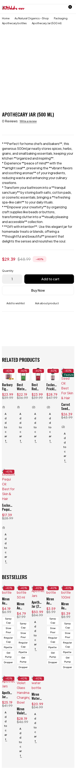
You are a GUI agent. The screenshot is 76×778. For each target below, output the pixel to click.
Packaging (60, 18)
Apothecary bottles (14, 23)
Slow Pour (8, 630)
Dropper (8, 662)
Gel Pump (8, 654)
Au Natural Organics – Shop (32, 18)
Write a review (28, 121)
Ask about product (47, 303)
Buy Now (38, 290)
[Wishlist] (59, 9)
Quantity (7, 270)
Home (6, 18)
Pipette (8, 647)
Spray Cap (8, 620)
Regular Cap (8, 639)
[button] (4, 427)
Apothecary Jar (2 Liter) (39, 606)
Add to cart (50, 279)
